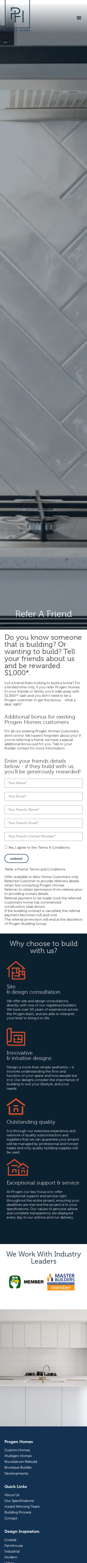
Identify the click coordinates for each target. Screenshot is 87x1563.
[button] (79, 17)
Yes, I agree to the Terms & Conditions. (39, 848)
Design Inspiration (21, 1531)
